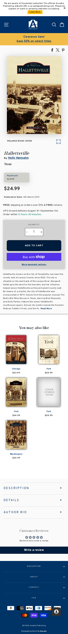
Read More (46, 308)
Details (11, 500)
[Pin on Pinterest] (63, 49)
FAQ (34, 598)
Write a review (34, 550)
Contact (34, 587)
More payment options (34, 264)
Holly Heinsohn (18, 158)
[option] (34, 39)
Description (16, 488)
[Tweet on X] (57, 49)
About (34, 577)
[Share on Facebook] (52, 49)
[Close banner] (64, 8)
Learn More (34, 12)
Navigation (34, 566)
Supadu (43, 631)
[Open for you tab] (56, 611)
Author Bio (15, 512)
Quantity (34, 225)
